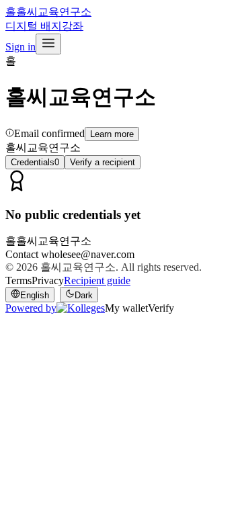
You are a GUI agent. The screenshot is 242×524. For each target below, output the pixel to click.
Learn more (112, 134)
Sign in (20, 46)
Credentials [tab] (35, 162)
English (34, 295)
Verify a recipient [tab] (102, 162)
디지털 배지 (33, 26)
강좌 (72, 26)
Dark (84, 295)
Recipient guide (97, 280)
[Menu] (48, 44)
